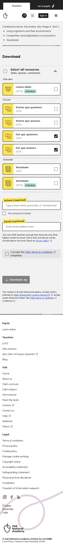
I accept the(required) (31, 254)
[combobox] (31, 205)
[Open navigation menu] (56, 15)
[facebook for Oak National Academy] (11, 497)
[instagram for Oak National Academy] (4, 497)
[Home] (5, 15)
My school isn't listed (19, 213)
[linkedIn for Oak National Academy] (18, 497)
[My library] (32, 15)
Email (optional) (14, 221)
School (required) (15, 200)
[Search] (24, 15)
